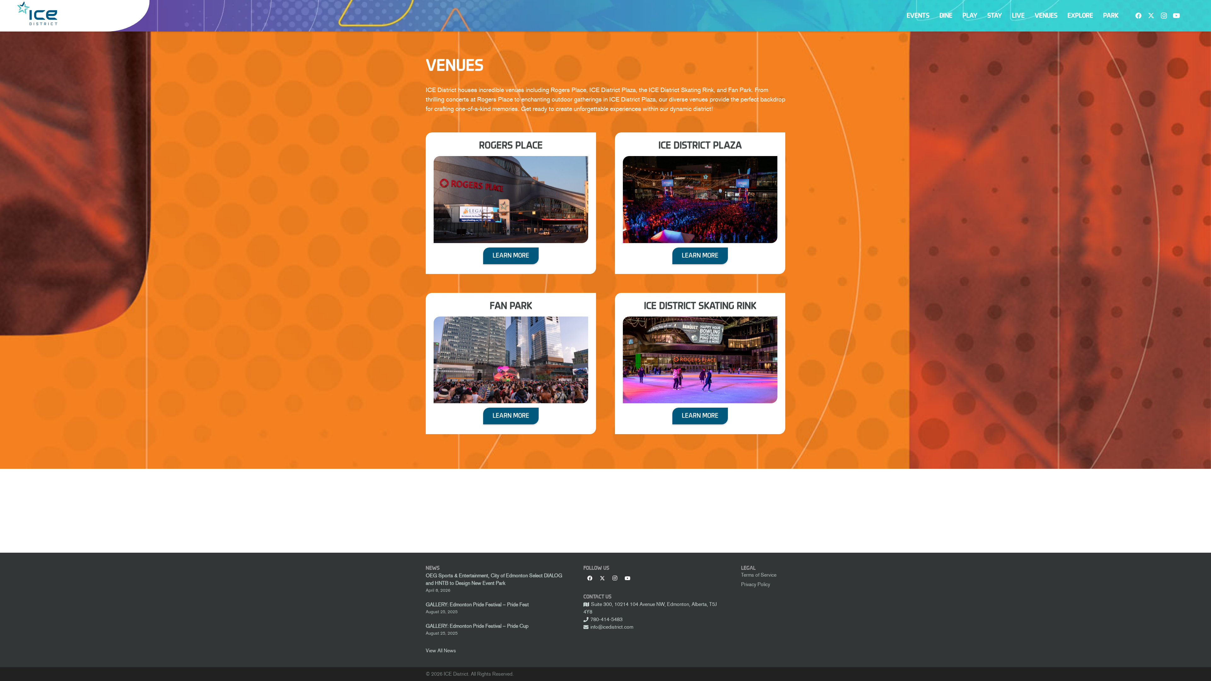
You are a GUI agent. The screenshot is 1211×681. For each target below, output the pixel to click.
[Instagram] (1163, 15)
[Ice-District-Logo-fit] (37, 13)
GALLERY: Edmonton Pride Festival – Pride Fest (477, 605)
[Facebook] (1138, 15)
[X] (1151, 15)
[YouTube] (1176, 15)
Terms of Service (758, 575)
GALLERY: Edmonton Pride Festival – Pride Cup (477, 626)
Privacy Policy (755, 584)
